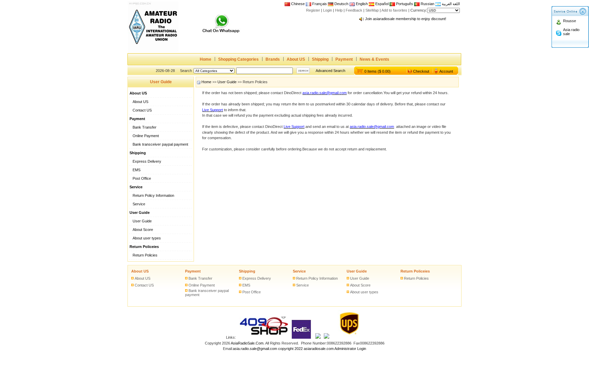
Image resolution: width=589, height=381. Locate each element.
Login (327, 10)
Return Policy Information (153, 195)
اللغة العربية (450, 4)
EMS (136, 170)
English (362, 4)
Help (339, 10)
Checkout (421, 71)
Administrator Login (350, 349)
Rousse (569, 21)
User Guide (142, 221)
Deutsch (340, 4)
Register (313, 10)
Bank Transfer (144, 127)
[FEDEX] (301, 337)
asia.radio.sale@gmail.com (255, 349)
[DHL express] (326, 337)
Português (404, 4)
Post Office (142, 178)
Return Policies (145, 255)
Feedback (354, 10)
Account (446, 71)
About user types (147, 238)
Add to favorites (394, 10)
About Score (143, 230)
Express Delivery (147, 161)
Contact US (142, 110)
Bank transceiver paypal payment (160, 144)
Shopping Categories (238, 59)
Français (319, 4)
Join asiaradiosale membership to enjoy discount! (405, 17)
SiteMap (372, 10)
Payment (344, 59)
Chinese (298, 4)
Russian (427, 4)
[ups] (347, 337)
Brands (273, 59)
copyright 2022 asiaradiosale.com (306, 349)
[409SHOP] (263, 337)
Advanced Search (330, 71)
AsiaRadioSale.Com (247, 343)
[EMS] (318, 337)
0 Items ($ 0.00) (377, 71)
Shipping (320, 59)
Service (139, 204)
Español (381, 4)
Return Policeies (415, 271)
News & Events (374, 59)
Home (205, 59)
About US (296, 59)
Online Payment (146, 136)
